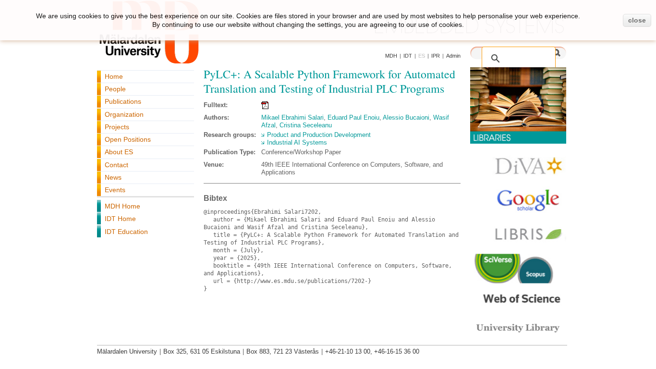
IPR (435, 56)
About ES (119, 152)
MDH (391, 56)
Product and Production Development (319, 134)
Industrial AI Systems (297, 142)
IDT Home (120, 218)
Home (114, 76)
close (637, 20)
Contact (116, 165)
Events (115, 190)
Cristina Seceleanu (305, 125)
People (115, 89)
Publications (123, 101)
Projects (117, 127)
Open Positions (128, 139)
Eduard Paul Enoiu (353, 117)
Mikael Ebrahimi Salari (292, 117)
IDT (407, 56)
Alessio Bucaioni (406, 117)
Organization (124, 114)
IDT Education (126, 231)
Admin (453, 56)
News (113, 177)
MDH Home (122, 206)
